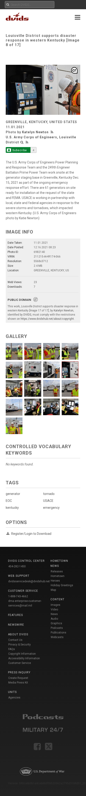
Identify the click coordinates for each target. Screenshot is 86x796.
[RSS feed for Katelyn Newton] (52, 132)
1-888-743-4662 (18, 596)
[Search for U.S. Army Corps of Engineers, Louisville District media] (22, 142)
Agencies (14, 697)
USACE (48, 501)
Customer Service (19, 663)
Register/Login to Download (31, 534)
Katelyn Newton (35, 132)
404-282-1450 (17, 566)
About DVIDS (18, 634)
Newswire (16, 624)
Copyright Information (22, 653)
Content (57, 599)
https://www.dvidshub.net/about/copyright (47, 318)
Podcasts (57, 628)
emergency (51, 507)
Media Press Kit (18, 682)
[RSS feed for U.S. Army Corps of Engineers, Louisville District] (27, 142)
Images (55, 605)
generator (13, 494)
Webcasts (57, 637)
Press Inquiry (19, 672)
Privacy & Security (19, 644)
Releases (57, 571)
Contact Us (15, 640)
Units (12, 692)
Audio (54, 618)
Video (54, 609)
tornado (49, 494)
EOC (9, 501)
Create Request (18, 678)
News (54, 614)
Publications (58, 632)
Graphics (56, 623)
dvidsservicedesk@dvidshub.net (29, 581)
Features (15, 615)
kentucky (12, 507)
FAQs (11, 649)
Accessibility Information (24, 658)
